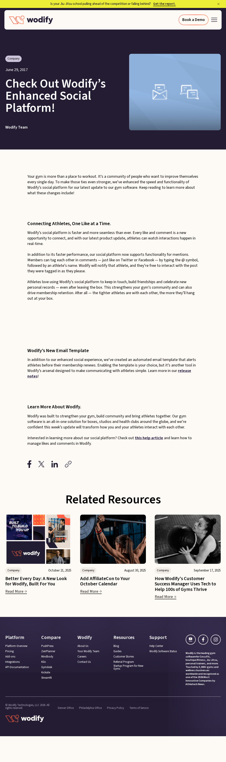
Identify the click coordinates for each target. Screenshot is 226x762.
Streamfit (46, 677)
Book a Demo (193, 19)
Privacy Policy (115, 708)
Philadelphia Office (90, 708)
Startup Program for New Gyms (128, 667)
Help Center (156, 646)
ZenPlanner (48, 651)
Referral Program (123, 662)
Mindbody (47, 656)
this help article (149, 438)
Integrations (12, 662)
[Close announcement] (218, 4)
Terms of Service (139, 708)
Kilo (43, 662)
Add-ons (10, 656)
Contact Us (84, 662)
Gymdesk (46, 667)
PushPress (47, 646)
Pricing (9, 651)
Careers (81, 656)
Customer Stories (123, 656)
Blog (116, 646)
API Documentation (17, 667)
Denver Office (66, 708)
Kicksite (45, 672)
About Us (82, 646)
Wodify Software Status (163, 651)
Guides (117, 651)
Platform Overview (16, 646)
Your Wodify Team (88, 651)
